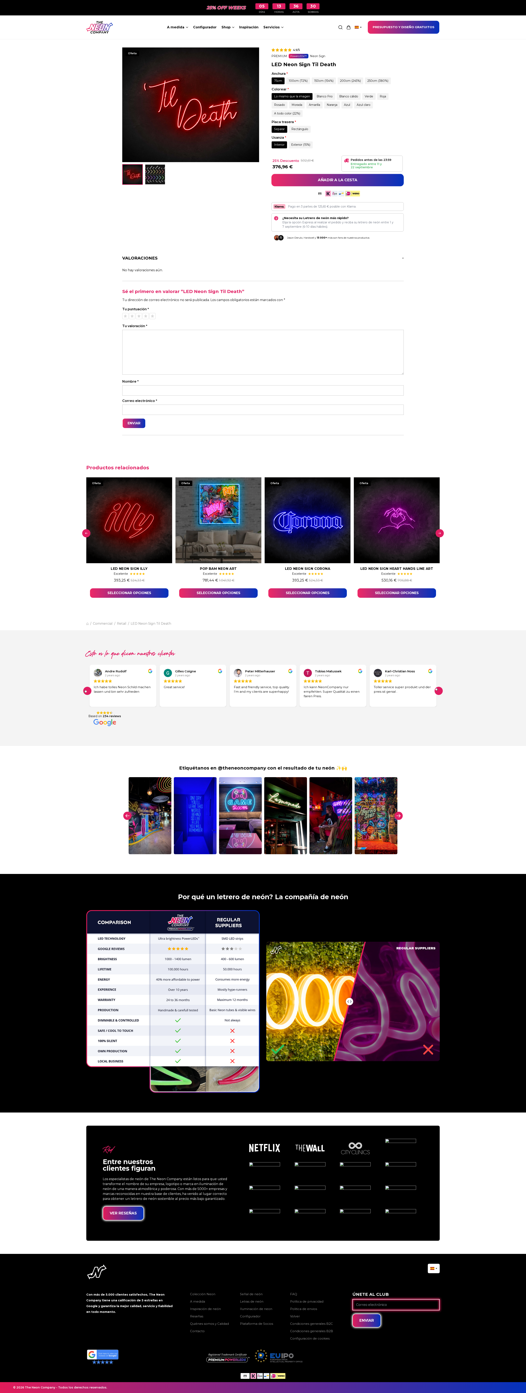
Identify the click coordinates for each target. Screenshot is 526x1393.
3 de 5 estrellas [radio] (139, 316)
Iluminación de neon (256, 1309)
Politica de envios (303, 1309)
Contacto (197, 1331)
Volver (295, 1316)
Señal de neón (251, 1294)
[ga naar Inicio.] (87, 624)
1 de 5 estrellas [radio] (125, 316)
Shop (226, 27)
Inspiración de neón (205, 1309)
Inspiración (248, 27)
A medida (175, 27)
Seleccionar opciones (129, 593)
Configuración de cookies (310, 1338)
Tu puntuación (135, 309)
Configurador (205, 27)
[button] (439, 691)
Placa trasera (284, 122)
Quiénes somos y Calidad (209, 1324)
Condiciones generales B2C (311, 1324)
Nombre (130, 381)
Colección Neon (202, 1294)
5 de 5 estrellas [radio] (152, 316)
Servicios (271, 27)
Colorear (280, 89)
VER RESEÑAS (123, 1213)
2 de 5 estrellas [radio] (132, 316)
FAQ (293, 1294)
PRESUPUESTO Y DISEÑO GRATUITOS (403, 27)
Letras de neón (251, 1301)
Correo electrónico (139, 401)
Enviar (366, 1320)
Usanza (279, 138)
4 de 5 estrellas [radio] (146, 316)
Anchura (280, 74)
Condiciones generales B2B (311, 1331)
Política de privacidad (306, 1301)
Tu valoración (134, 326)
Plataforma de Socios (256, 1324)
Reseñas (196, 1316)
